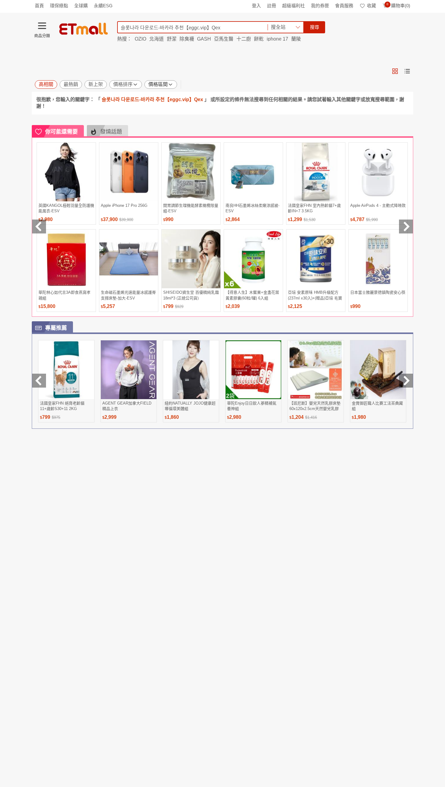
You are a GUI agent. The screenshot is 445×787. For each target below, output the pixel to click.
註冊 (271, 5)
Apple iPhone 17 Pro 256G (124, 205)
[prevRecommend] (39, 226)
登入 (256, 5)
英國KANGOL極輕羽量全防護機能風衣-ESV (66, 208)
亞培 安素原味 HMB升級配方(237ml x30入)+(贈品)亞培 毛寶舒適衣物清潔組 (315, 295)
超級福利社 (293, 5)
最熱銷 (71, 84)
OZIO (140, 38)
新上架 (95, 84)
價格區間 (158, 84)
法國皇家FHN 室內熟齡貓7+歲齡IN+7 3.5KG (314, 208)
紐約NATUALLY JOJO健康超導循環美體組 (190, 406)
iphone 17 (277, 38)
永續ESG (103, 5)
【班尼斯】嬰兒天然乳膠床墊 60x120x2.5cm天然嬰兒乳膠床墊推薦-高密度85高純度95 (315, 406)
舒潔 (171, 38)
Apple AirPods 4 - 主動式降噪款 (378, 205)
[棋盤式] (395, 71)
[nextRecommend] (406, 226)
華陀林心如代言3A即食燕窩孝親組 (64, 295)
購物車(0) (398, 5)
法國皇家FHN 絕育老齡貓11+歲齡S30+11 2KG (62, 406)
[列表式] (407, 71)
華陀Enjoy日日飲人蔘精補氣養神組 (251, 406)
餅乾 (259, 38)
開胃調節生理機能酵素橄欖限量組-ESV (190, 208)
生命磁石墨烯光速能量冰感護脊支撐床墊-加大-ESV (128, 295)
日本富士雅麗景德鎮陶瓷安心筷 (377, 292)
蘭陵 (296, 38)
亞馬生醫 (223, 38)
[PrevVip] (39, 381)
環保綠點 (59, 5)
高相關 (46, 84)
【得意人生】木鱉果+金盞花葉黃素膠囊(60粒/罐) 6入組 (252, 295)
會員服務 (344, 5)
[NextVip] (406, 381)
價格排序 (123, 84)
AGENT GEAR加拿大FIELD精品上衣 (126, 406)
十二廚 (243, 38)
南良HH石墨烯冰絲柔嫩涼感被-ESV (252, 208)
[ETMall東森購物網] (83, 28)
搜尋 (314, 27)
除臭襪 (187, 38)
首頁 (39, 5)
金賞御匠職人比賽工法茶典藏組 (377, 406)
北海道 (156, 38)
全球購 (81, 5)
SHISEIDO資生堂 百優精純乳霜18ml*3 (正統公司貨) (191, 295)
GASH (204, 38)
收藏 (371, 5)
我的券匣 (320, 5)
